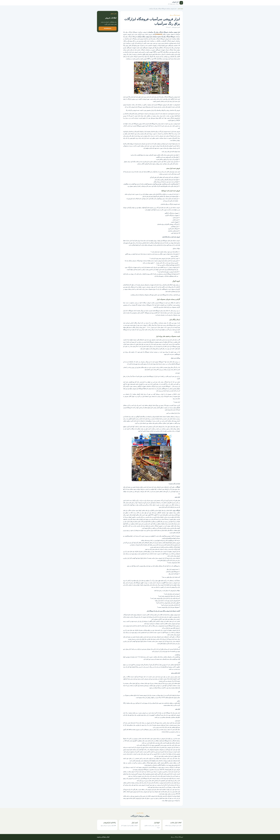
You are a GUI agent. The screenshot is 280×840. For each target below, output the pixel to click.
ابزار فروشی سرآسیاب (143, 32)
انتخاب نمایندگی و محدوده (103, 837)
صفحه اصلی (101, 2)
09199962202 (158, 34)
